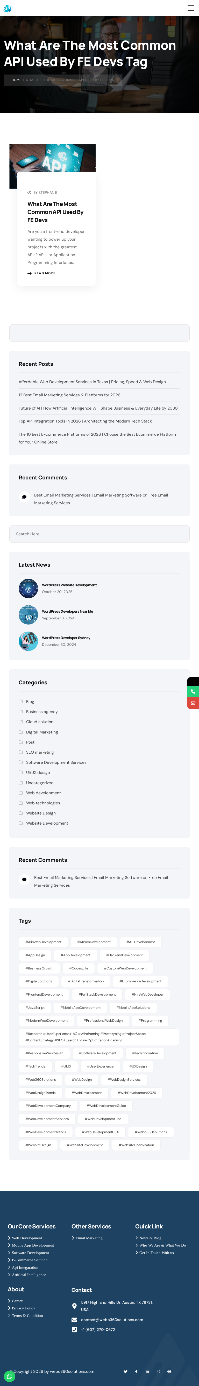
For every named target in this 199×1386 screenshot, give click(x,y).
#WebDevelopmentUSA (100, 1132)
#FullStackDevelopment (97, 994)
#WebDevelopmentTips (103, 1119)
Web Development (27, 1238)
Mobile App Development (33, 1245)
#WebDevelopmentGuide (106, 1105)
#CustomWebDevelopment (125, 968)
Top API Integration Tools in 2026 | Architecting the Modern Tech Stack (85, 421)
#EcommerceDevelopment (140, 981)
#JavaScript (35, 1007)
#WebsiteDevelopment (85, 1145)
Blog (30, 701)
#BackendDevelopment (124, 955)
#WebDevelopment (87, 1093)
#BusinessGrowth (39, 968)
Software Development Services (56, 762)
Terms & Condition (27, 1316)
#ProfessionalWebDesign (103, 1020)
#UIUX (66, 1066)
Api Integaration (25, 1267)
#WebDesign (82, 1079)
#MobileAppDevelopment (80, 1007)
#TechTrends (35, 1066)
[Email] (193, 703)
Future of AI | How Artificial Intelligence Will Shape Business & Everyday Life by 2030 (98, 408)
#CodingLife (78, 968)
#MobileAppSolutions (133, 1007)
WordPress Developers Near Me (67, 611)
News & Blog (150, 1238)
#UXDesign (138, 1066)
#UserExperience (100, 1066)
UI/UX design (38, 772)
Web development (43, 793)
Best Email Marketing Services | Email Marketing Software (88, 495)
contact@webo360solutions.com (112, 1319)
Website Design (41, 813)
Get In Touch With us (156, 1253)
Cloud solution (39, 721)
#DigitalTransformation (86, 981)
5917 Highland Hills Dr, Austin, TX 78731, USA (117, 1306)
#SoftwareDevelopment (97, 1053)
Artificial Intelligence (29, 1275)
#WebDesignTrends (40, 1093)
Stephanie (48, 192)
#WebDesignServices (124, 1079)
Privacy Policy (23, 1308)
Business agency (42, 711)
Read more (44, 273)
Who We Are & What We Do (162, 1245)
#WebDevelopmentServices (47, 1119)
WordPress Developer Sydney (66, 637)
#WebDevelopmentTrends (45, 1132)
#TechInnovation (145, 1053)
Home (17, 80)
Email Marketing (89, 1238)
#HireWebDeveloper (147, 994)
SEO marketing (40, 752)
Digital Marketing (42, 732)
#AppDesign (35, 955)
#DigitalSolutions (38, 981)
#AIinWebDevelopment (43, 942)
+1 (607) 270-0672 (98, 1329)
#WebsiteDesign (38, 1145)
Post (30, 742)
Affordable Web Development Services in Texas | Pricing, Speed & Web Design (92, 381)
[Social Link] (126, 1371)
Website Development (47, 823)
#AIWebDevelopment (94, 942)
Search (182, 333)
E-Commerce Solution (30, 1260)
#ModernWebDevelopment (46, 1020)
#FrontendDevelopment (44, 994)
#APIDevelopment (140, 942)
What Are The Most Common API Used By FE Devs (55, 212)
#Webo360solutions (151, 1132)
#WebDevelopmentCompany (48, 1105)
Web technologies (43, 803)
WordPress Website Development (69, 584)
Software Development (30, 1253)
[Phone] (193, 691)
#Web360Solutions (40, 1079)
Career (17, 1301)
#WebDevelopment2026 (137, 1093)
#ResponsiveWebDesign (44, 1053)
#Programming (150, 1020)
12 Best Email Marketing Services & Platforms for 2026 (69, 395)
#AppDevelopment (75, 955)
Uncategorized (40, 782)
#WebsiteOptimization (136, 1145)
